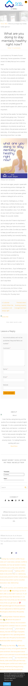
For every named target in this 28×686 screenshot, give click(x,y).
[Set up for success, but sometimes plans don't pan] (14, 600)
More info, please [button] (8, 680)
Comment (7, 348)
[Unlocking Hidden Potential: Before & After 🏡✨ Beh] (14, 629)
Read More (14, 446)
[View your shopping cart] (26, 2)
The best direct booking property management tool (20, 305)
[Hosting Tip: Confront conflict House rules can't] (14, 571)
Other (6, 23)
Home (2, 23)
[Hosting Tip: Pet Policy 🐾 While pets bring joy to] (14, 658)
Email (5, 377)
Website (5, 385)
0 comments (16, 48)
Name (5, 369)
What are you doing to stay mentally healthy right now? (14, 39)
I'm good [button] (7, 683)
